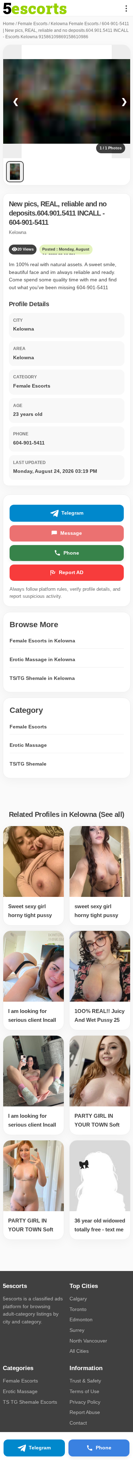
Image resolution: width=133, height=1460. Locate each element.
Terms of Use (84, 1391)
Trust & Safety (85, 1381)
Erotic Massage (28, 745)
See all (111, 814)
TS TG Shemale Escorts (30, 1402)
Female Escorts (33, 23)
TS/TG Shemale (28, 764)
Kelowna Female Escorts (75, 23)
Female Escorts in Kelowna (42, 640)
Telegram (72, 513)
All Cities (79, 1351)
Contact (78, 1423)
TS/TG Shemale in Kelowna (42, 678)
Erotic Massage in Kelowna (42, 659)
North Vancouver (88, 1341)
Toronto (78, 1309)
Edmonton (81, 1319)
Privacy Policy (85, 1402)
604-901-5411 (28, 222)
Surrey (77, 1330)
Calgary (78, 1298)
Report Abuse (85, 1412)
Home (9, 23)
